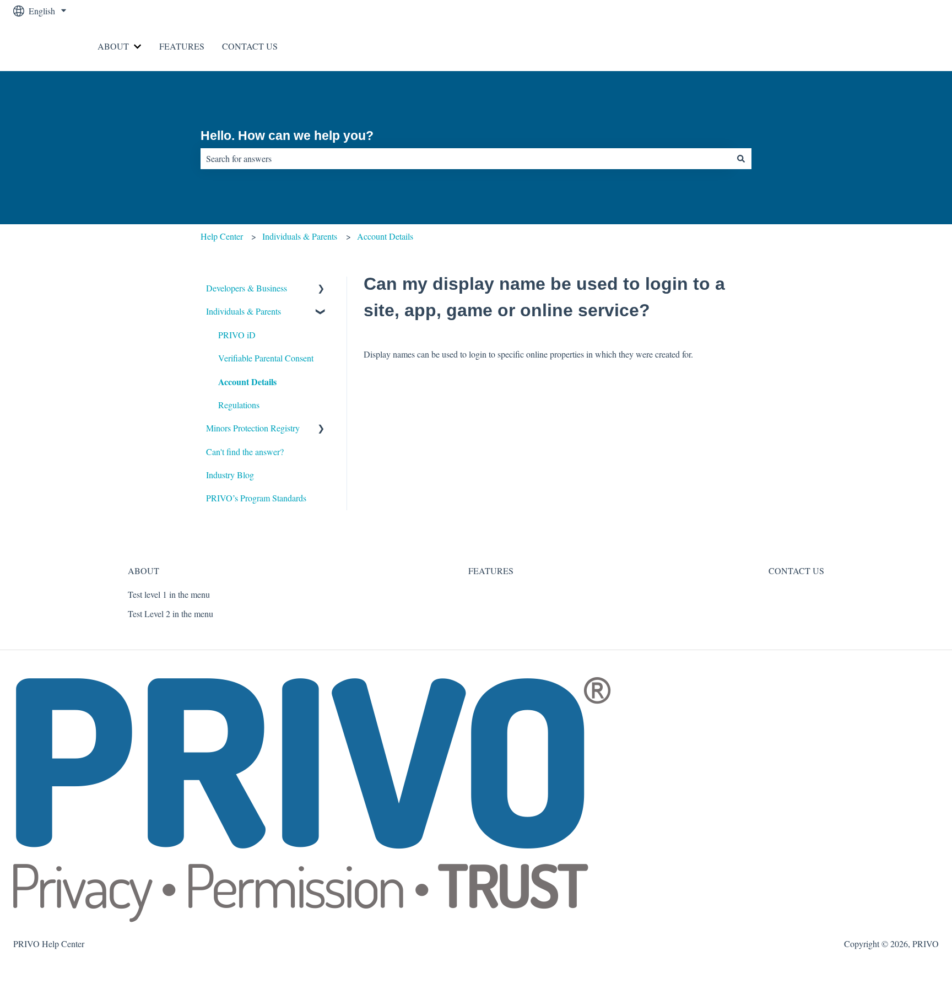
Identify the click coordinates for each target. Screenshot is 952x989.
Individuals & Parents (299, 236)
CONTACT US (250, 46)
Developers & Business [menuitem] (246, 288)
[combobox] (466, 158)
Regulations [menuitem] (238, 404)
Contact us (909, 46)
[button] (321, 289)
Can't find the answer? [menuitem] (245, 451)
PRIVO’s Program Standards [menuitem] (256, 498)
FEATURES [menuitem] (490, 570)
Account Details (385, 236)
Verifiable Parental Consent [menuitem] (265, 358)
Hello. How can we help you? (287, 135)
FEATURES (181, 46)
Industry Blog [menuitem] (230, 474)
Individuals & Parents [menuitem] (243, 311)
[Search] (741, 158)
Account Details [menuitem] (247, 381)
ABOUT (113, 46)
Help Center (222, 236)
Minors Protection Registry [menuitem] (253, 428)
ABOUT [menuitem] (143, 570)
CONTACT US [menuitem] (796, 570)
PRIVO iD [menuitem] (237, 335)
